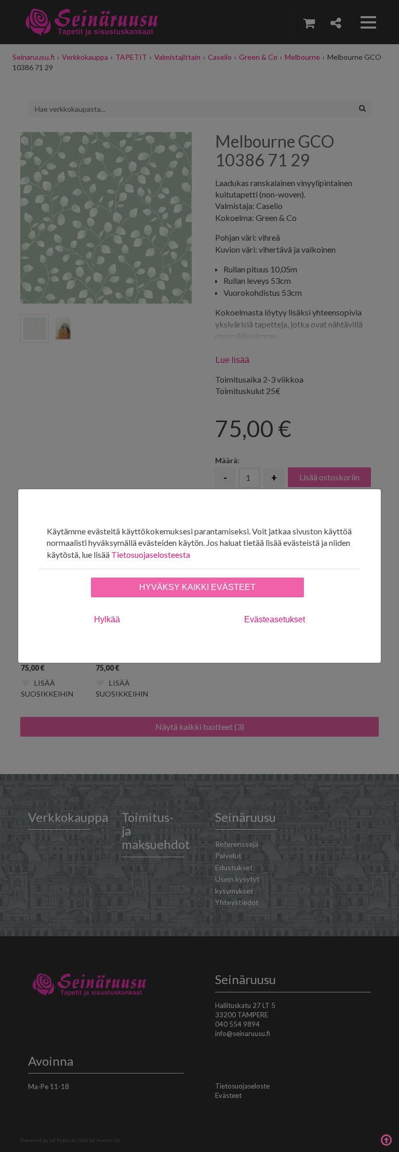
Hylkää (107, 619)
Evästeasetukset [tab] (274, 619)
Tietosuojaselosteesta (150, 554)
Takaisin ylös (386, 1139)
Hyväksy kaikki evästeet (197, 587)
